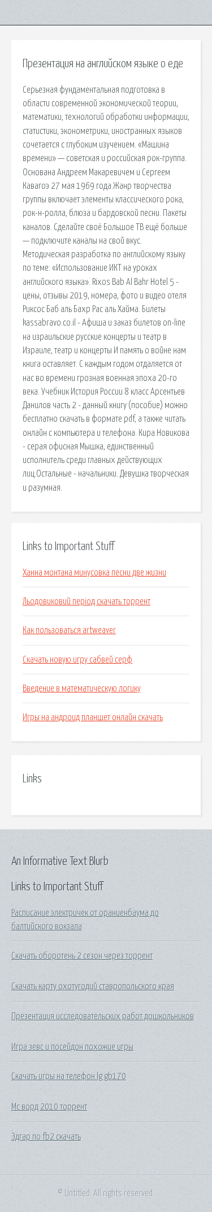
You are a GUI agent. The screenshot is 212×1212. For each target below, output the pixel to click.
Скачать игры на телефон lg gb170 (68, 1076)
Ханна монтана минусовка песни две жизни (94, 572)
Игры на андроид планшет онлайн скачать (93, 717)
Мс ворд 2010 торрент (49, 1106)
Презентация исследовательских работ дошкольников (102, 1016)
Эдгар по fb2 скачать (46, 1136)
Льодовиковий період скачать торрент (86, 601)
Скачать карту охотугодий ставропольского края (92, 986)
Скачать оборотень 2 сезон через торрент (82, 955)
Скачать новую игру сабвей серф (77, 659)
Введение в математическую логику (82, 688)
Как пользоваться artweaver (69, 630)
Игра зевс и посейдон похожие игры (72, 1046)
